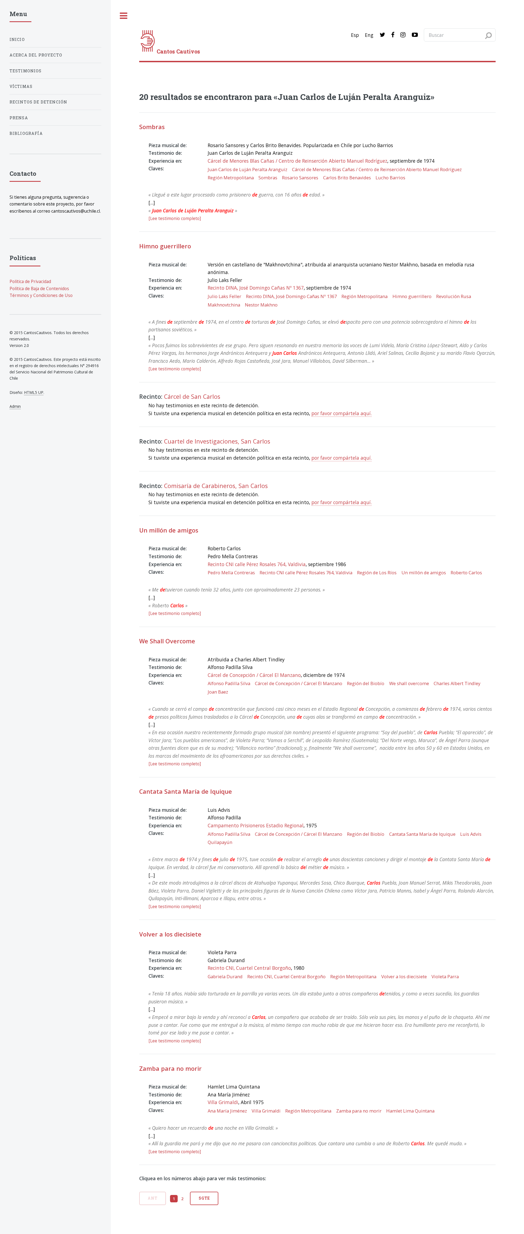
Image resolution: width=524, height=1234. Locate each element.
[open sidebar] (123, 16)
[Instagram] (403, 35)
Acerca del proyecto (36, 55)
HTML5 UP (33, 392)
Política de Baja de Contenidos (39, 289)
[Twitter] (382, 35)
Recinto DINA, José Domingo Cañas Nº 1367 (256, 287)
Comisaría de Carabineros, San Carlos (216, 486)
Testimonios (26, 70)
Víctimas (21, 86)
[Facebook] (392, 35)
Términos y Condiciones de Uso (41, 295)
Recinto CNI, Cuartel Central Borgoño (249, 968)
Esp (355, 35)
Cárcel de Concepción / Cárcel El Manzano (254, 675)
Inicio (17, 39)
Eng (369, 35)
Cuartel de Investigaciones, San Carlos (217, 441)
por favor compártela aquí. (341, 413)
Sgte (204, 1198)
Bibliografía (26, 133)
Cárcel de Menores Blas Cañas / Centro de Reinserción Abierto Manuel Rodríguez (297, 160)
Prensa (19, 117)
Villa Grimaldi (223, 1102)
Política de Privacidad (30, 281)
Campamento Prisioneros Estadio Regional (255, 825)
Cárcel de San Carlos (192, 396)
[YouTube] (415, 35)
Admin (15, 406)
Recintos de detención (38, 102)
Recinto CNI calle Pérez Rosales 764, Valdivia (257, 564)
